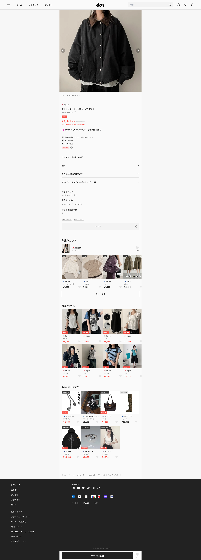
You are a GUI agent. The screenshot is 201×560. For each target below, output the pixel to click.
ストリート (66, 204)
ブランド (49, 4)
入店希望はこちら (18, 541)
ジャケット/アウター (69, 195)
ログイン (79, 137)
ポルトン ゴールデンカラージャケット (109, 475)
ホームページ (66, 475)
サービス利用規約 (18, 521)
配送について (79, 219)
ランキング (33, 4)
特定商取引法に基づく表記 (22, 531)
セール (19, 4)
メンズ (14, 490)
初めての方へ (16, 511)
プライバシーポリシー (20, 516)
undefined (91, 475)
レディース (15, 485)
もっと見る (100, 294)
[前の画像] (63, 50)
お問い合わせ (67, 219)
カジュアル (78, 204)
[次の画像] (138, 50)
